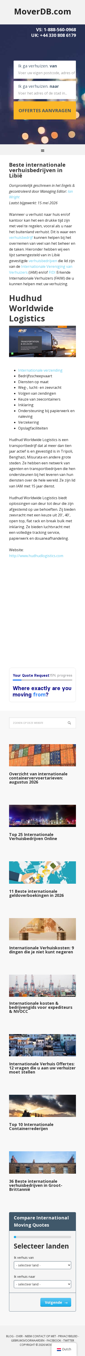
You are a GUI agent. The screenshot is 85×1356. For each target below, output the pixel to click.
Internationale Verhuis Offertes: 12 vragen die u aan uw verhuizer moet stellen (42, 1068)
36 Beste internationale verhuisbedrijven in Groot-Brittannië (35, 1185)
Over (19, 1336)
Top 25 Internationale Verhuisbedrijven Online (33, 836)
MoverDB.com (42, 11)
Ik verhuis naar (24, 1276)
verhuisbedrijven (43, 260)
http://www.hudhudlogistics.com (36, 555)
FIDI (52, 272)
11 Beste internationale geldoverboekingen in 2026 (36, 893)
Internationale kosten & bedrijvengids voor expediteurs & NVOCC (40, 1007)
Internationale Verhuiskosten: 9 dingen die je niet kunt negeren (41, 950)
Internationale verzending (40, 370)
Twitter (68, 1340)
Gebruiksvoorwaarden (27, 1340)
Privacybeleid (68, 1336)
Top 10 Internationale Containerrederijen (31, 1126)
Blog (10, 1336)
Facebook (54, 1340)
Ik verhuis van (24, 1257)
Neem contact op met (40, 1336)
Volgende (54, 1302)
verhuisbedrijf (21, 237)
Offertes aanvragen (45, 110)
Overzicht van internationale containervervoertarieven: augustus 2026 (38, 778)
